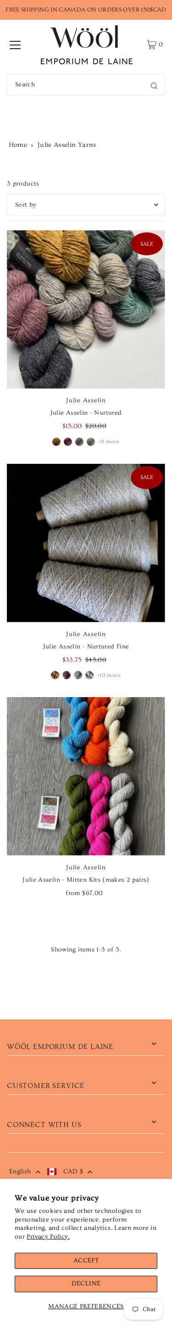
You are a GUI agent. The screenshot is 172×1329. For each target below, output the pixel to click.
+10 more (109, 675)
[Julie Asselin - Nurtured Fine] (86, 543)
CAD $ (73, 1171)
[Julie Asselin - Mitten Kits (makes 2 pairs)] (86, 776)
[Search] (154, 84)
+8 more (109, 442)
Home (18, 145)
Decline (86, 1283)
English (20, 1171)
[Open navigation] (15, 44)
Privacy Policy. (48, 1236)
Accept (86, 1260)
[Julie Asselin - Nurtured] (86, 309)
